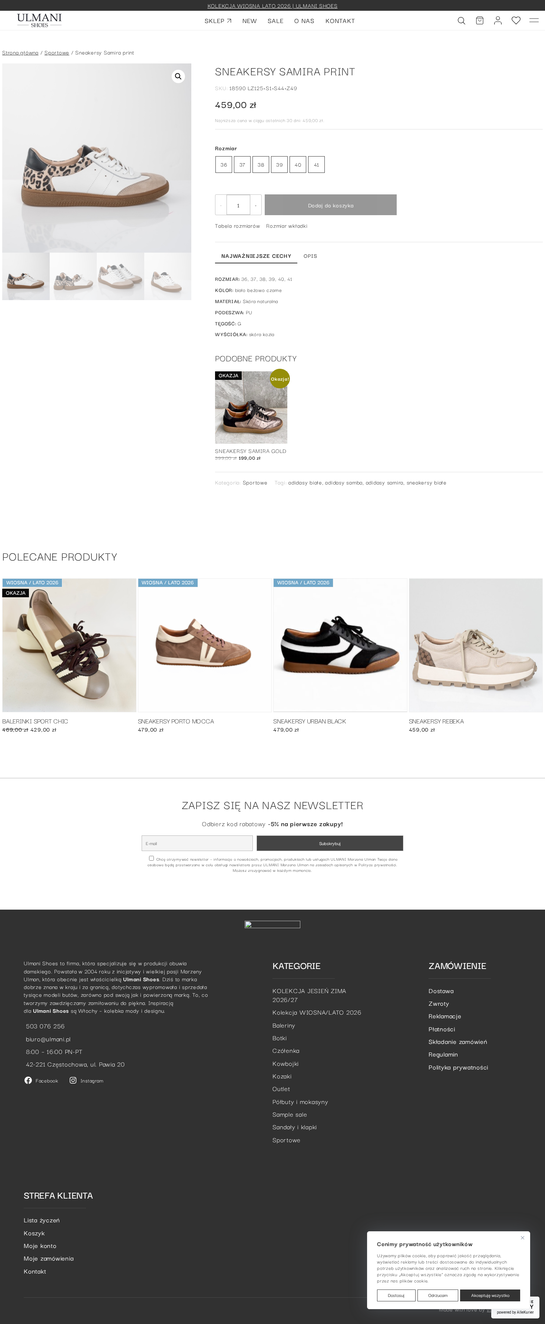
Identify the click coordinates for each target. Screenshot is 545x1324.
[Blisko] (522, 1237)
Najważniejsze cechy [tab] (256, 255)
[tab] (329, 255)
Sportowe (56, 52)
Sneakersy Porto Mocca (176, 721)
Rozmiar (226, 148)
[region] (448, 1270)
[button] (178, 76)
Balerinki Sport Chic (35, 721)
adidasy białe (305, 482)
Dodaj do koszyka (331, 205)
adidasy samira (385, 482)
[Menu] (534, 20)
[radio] (223, 164)
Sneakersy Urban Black (309, 721)
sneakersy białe (427, 482)
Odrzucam (437, 1294)
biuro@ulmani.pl (47, 1039)
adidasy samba (344, 482)
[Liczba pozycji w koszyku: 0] (479, 20)
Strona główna (20, 52)
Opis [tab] (310, 255)
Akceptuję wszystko (490, 1294)
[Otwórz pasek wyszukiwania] (461, 20)
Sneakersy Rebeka (436, 721)
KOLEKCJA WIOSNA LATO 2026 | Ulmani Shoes (273, 5)
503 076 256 (44, 1026)
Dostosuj (396, 1294)
